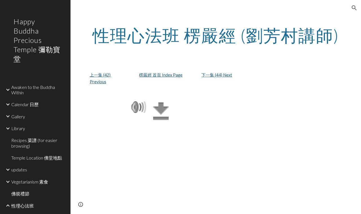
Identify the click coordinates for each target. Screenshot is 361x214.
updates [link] (19, 169)
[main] (215, 35)
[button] (354, 8)
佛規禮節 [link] (20, 193)
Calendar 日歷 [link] (25, 104)
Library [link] (18, 128)
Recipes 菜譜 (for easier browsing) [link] (34, 142)
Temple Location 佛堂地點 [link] (36, 157)
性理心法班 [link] (22, 205)
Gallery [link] (18, 116)
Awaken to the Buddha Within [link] (33, 89)
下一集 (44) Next (216, 75)
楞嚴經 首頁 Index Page (160, 75)
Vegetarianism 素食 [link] (29, 181)
